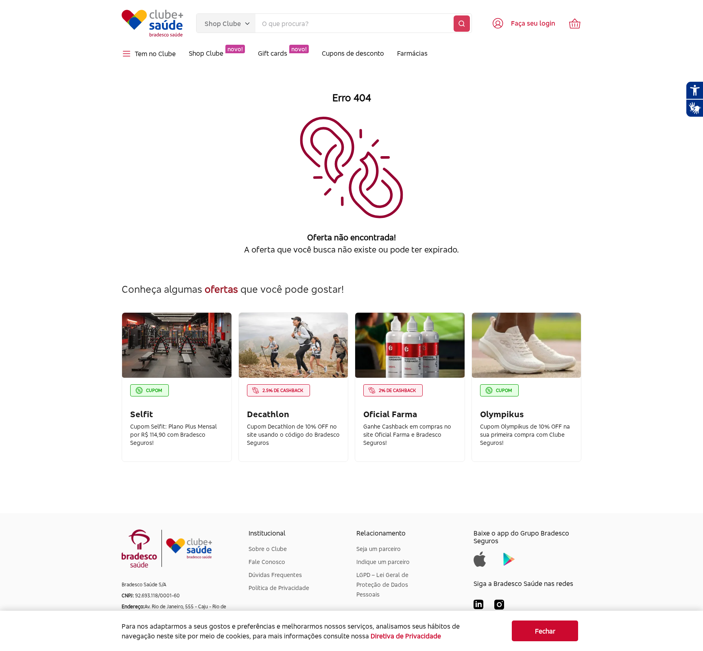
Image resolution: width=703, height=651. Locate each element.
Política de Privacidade (279, 587)
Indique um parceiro (383, 561)
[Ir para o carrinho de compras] (574, 23)
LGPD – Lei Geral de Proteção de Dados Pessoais (382, 584)
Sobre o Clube (268, 548)
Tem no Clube (155, 54)
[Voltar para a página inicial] (152, 23)
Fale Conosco (267, 561)
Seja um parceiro (378, 548)
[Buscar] (462, 23)
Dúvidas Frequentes (275, 574)
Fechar (545, 631)
